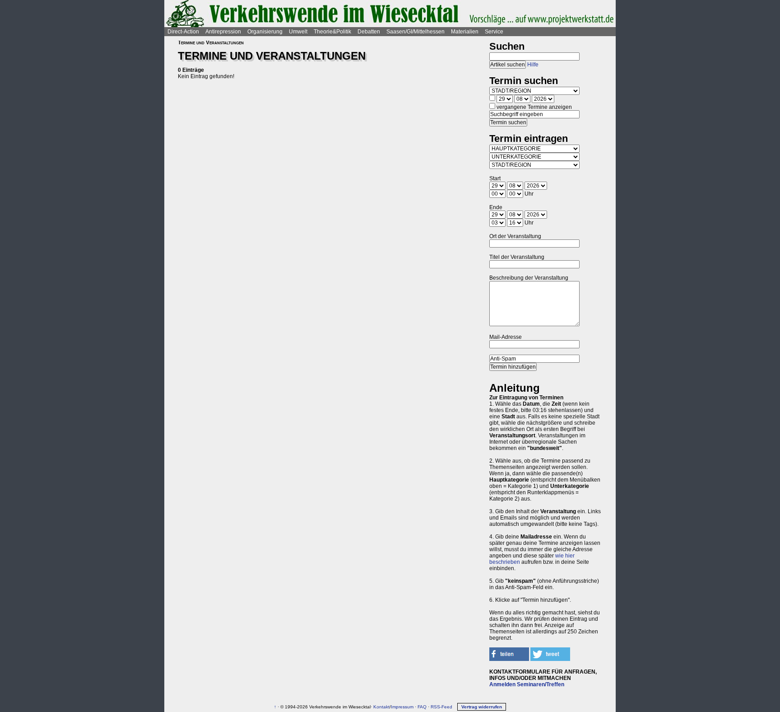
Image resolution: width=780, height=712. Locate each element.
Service (494, 31)
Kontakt (381, 706)
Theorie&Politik (332, 31)
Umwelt (298, 31)
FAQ (422, 706)
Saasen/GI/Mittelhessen (415, 31)
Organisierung (265, 31)
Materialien (464, 31)
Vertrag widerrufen (481, 706)
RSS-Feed (441, 706)
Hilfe (533, 64)
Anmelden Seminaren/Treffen (526, 684)
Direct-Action (183, 31)
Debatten (369, 31)
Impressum (402, 706)
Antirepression (223, 31)
